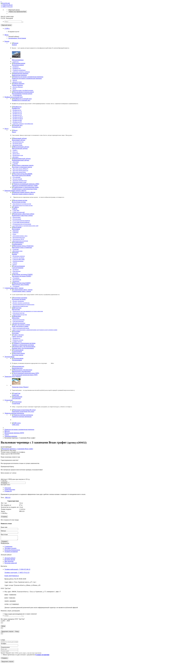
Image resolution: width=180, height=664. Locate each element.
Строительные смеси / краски (13, 288)
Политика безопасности (12, 550)
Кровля (6, 41)
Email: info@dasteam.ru (11, 575)
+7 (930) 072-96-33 (6, 5)
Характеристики (9, 489)
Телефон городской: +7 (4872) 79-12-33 (16, 572)
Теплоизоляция (9, 356)
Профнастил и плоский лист (13, 97)
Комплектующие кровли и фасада (15, 190)
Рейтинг (3, 531)
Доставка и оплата (10, 548)
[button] (7, 28)
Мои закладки (9, 561)
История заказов (9, 559)
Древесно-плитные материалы (14, 413)
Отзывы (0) (8, 491)
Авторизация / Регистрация (17, 38)
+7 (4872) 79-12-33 (6, 6)
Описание (7, 488)
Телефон (3, 643)
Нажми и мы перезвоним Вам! (17, 11)
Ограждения (8, 400)
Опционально (5, 647)
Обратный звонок (6, 25)
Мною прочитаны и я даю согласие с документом (26, 654)
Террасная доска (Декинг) (12, 376)
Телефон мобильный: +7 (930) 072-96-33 (17, 569)
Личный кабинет (9, 558)
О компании (8, 546)
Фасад (6, 128)
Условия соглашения (11, 551)
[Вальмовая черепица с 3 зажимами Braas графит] (17, 449)
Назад (3, 626)
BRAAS (7, 497)
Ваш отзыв (4, 534)
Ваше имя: (4, 527)
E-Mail (3, 640)
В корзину (4, 483)
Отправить (5, 541)
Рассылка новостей (10, 563)
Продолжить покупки (7, 631)
